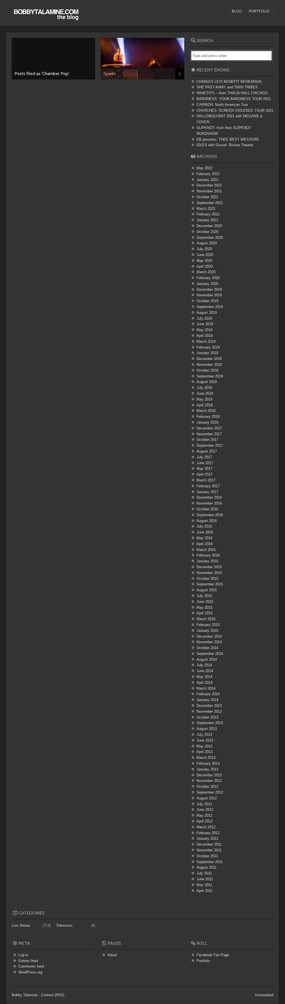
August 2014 (206, 659)
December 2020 (209, 226)
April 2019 (204, 336)
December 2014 (209, 636)
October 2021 (207, 197)
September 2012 (209, 792)
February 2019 (208, 347)
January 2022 (207, 180)
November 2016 (209, 503)
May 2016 (204, 538)
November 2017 (209, 434)
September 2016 (209, 515)
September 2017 (209, 445)
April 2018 (204, 405)
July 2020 (204, 249)
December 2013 (209, 706)
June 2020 (204, 255)
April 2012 (204, 821)
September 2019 (209, 307)
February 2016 (208, 555)
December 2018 (209, 359)
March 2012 (205, 827)
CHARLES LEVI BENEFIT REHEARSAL (229, 81)
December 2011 (209, 844)
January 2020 (207, 284)
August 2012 (206, 798)
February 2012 (208, 833)
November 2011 (209, 850)
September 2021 (209, 203)
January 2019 (207, 353)
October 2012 (207, 786)
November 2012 (209, 781)
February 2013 (208, 763)
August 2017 (206, 451)
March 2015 (205, 619)
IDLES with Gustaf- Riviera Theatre (224, 145)
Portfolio (259, 11)
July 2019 (204, 318)
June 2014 (204, 671)
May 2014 (204, 677)
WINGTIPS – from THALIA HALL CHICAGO (231, 93)
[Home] (46, 17)
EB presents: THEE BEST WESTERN (227, 139)
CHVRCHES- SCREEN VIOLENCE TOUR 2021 (234, 110)
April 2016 (204, 544)
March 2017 (205, 480)
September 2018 (209, 376)
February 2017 (208, 486)
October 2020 (207, 232)
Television (64, 925)
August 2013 (206, 729)
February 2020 (208, 278)
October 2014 (207, 648)
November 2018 (209, 364)
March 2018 (205, 411)
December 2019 (209, 289)
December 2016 (209, 497)
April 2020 (204, 266)
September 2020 (209, 237)
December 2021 (209, 185)
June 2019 (204, 324)
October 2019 (207, 301)
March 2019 (205, 341)
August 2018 (206, 382)
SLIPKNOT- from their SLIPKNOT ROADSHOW (223, 131)
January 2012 (207, 838)
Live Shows (21, 925)
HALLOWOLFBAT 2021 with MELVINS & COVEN (229, 119)
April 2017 (204, 474)
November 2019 (209, 295)
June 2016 (204, 532)
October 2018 (207, 370)
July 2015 (204, 596)
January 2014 (207, 700)
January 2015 (207, 630)
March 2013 (205, 758)
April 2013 (204, 752)
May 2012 (204, 815)
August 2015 (206, 590)
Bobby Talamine (25, 995)
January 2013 (207, 769)
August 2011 (206, 867)
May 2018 (204, 399)
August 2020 (206, 243)
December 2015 (209, 567)
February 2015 (208, 625)
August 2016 (206, 521)
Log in (23, 955)
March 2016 (205, 550)
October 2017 (207, 440)
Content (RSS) (52, 995)
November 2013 (209, 711)
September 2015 (209, 584)
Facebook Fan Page (212, 955)
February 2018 (208, 416)
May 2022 (204, 168)
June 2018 (204, 393)
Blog (237, 11)
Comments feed (31, 966)
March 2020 (205, 272)
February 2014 (208, 694)
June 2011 (204, 879)
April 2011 (204, 891)
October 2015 (207, 578)
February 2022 (208, 174)
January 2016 (207, 561)
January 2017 (207, 492)
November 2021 (209, 191)
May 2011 (204, 885)
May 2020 (204, 261)
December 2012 (209, 775)
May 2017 (204, 468)
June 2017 (204, 463)
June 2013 (204, 740)
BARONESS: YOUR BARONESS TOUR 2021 (233, 99)
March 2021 (205, 209)
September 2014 (209, 654)
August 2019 (206, 312)
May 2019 (204, 330)
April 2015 (204, 613)
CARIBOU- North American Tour (222, 105)
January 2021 (207, 220)
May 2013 (204, 746)
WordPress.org (30, 972)
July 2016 (204, 526)
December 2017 (209, 428)
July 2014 (204, 665)
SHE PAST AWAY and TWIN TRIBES (227, 87)
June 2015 (204, 602)
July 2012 (204, 804)
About (112, 955)
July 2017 (204, 457)
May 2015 (204, 607)
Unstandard (264, 995)
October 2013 (207, 717)
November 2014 (209, 642)
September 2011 (209, 862)
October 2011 (207, 856)
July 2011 (204, 873)
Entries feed (28, 961)
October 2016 (207, 509)
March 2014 (205, 688)
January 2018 (207, 422)
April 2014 (204, 682)
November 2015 (209, 573)
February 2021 (208, 214)
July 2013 (204, 734)
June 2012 (204, 809)
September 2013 (209, 723)
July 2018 (204, 388)
